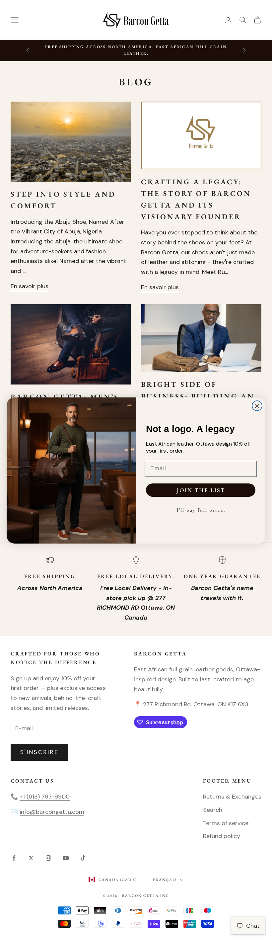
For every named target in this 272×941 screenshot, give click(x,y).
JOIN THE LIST (200, 490)
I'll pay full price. (200, 510)
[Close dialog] (257, 406)
